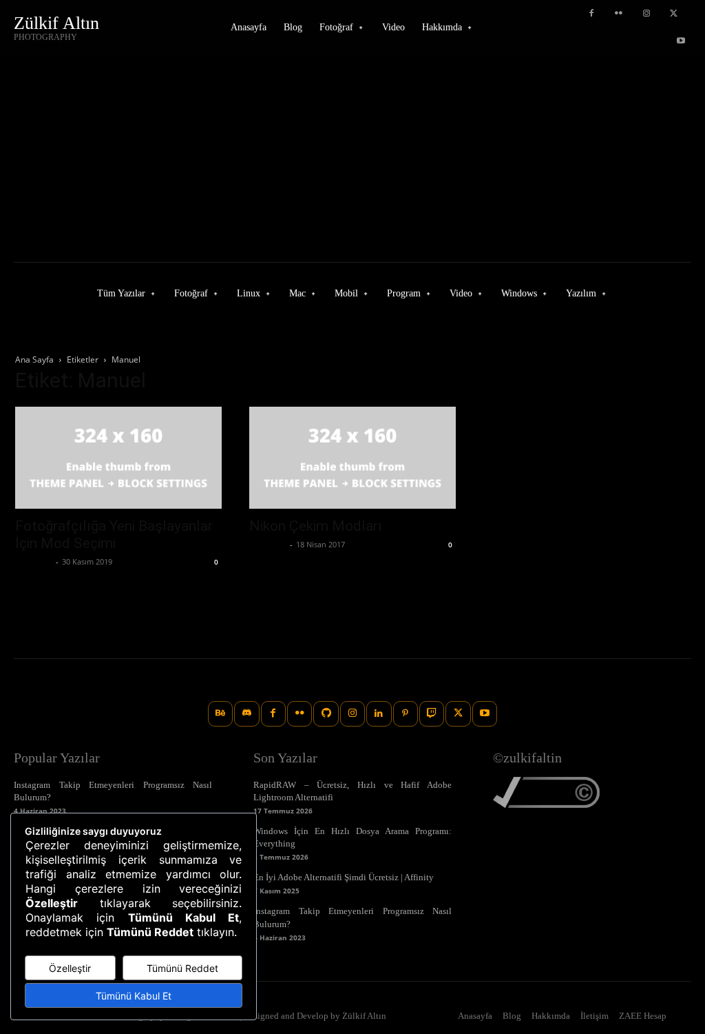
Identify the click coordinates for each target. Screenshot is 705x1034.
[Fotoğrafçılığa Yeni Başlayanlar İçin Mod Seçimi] (118, 458)
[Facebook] (591, 13)
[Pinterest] (405, 713)
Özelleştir (70, 968)
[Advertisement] (352, 158)
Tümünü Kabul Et (133, 996)
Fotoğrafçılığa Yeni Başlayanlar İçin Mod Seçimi (114, 534)
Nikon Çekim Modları (315, 526)
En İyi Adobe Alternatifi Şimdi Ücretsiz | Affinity (343, 877)
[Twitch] (431, 713)
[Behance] (220, 713)
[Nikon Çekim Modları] (352, 458)
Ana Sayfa (34, 359)
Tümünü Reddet (182, 968)
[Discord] (246, 713)
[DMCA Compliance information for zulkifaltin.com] (546, 804)
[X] (674, 13)
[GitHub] (325, 713)
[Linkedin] (378, 713)
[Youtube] (681, 41)
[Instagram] (646, 13)
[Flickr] (619, 13)
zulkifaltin (33, 561)
